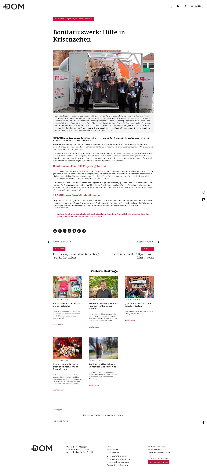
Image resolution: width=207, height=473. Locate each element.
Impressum (112, 450)
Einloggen (58, 410)
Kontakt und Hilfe (156, 446)
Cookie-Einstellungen (117, 465)
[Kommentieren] (178, 7)
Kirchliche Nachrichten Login (159, 454)
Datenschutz (113, 453)
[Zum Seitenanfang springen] (203, 422)
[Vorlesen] (203, 199)
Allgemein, (70, 19)
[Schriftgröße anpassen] (203, 192)
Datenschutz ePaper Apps (119, 459)
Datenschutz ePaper (117, 456)
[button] (55, 231)
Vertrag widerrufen (159, 462)
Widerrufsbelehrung (158, 458)
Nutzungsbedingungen (118, 462)
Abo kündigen (155, 450)
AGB (109, 446)
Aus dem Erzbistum (83, 19)
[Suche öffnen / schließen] (170, 6)
